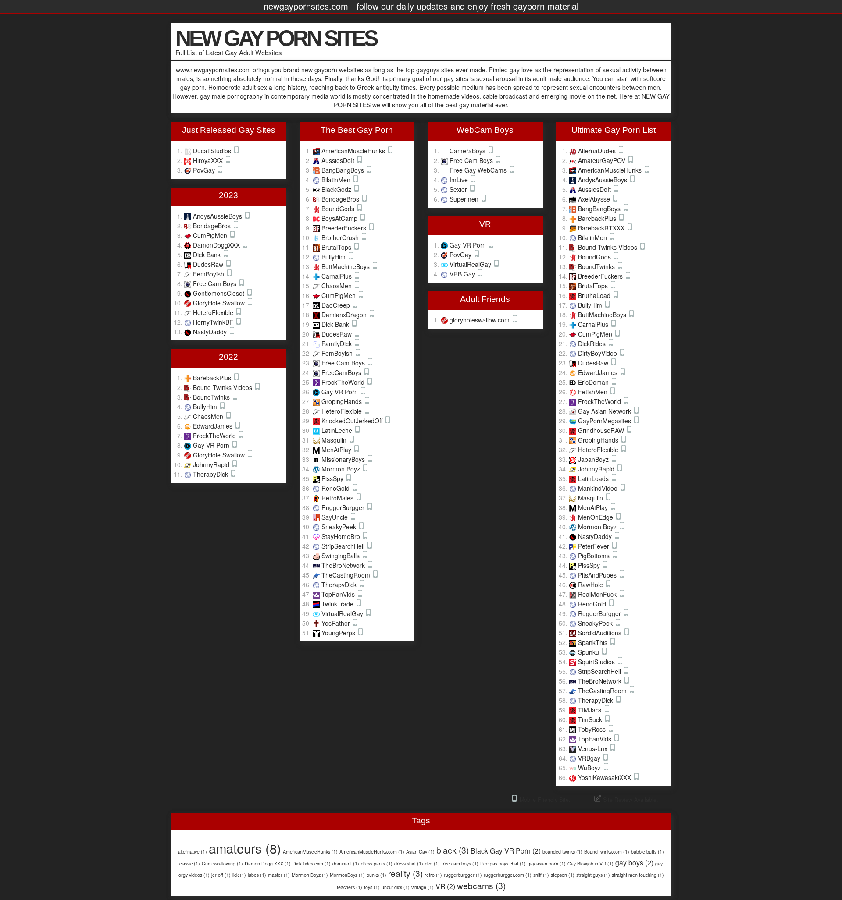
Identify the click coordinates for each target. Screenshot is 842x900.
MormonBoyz (347, 875)
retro (433, 875)
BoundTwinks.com (606, 851)
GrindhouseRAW (602, 430)
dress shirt (408, 863)
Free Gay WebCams (479, 170)
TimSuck (591, 719)
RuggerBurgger (343, 507)
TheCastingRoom (346, 574)
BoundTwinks (212, 397)
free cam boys (460, 863)
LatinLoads (594, 478)
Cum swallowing (222, 863)
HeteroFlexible (214, 312)
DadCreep (336, 305)
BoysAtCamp (340, 218)
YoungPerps (339, 632)
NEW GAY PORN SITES (275, 38)
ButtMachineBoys (346, 266)
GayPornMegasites (605, 420)
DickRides (592, 343)
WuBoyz (590, 767)
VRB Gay (463, 273)
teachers (349, 887)
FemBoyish (209, 273)
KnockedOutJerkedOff (352, 420)
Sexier (459, 189)
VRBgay (590, 758)
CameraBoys (468, 150)
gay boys (634, 862)
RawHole (591, 584)
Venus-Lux (593, 748)
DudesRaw (209, 264)
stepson (562, 875)
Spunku (589, 652)
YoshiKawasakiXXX (605, 777)
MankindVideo (598, 488)
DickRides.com (312, 863)
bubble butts (647, 851)
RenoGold (336, 488)
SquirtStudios (597, 661)
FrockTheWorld (215, 435)
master (279, 875)
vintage (422, 887)
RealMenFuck (598, 594)
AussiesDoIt (338, 160)
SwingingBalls (341, 555)
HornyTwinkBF (214, 322)
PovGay (205, 170)
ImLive (460, 179)
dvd (432, 863)
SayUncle (335, 517)
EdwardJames (213, 426)
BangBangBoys (343, 170)
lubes (257, 875)
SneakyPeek (339, 526)
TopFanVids (339, 594)
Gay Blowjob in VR (590, 863)
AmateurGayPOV (602, 160)
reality (405, 873)
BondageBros (212, 225)
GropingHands (342, 401)
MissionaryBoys (344, 459)
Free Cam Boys (215, 283)
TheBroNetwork (344, 565)
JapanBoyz (594, 459)
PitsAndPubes (598, 574)
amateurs (245, 848)
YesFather (336, 623)
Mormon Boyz (341, 468)
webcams (481, 885)
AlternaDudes (597, 150)
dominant (345, 863)
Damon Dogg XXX (268, 863)
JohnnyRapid (212, 464)
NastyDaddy (210, 331)
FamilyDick (337, 343)
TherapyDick (211, 474)
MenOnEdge (596, 517)
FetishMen (593, 391)
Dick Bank (207, 254)
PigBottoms (594, 555)
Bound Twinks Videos (223, 387)
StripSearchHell (343, 546)
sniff (541, 875)
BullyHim (206, 406)
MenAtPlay (337, 449)
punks (376, 875)
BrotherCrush (340, 237)
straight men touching (638, 875)
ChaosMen (209, 416)
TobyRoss (592, 729)
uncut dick (396, 887)
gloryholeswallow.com (480, 319)
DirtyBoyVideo (598, 353)
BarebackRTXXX (602, 227)
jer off (221, 875)
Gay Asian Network (605, 411)
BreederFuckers (344, 227)
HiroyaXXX (209, 160)
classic (189, 863)
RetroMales (338, 497)
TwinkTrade (338, 603)
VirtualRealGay (343, 613)
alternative (192, 851)
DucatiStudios (213, 150)
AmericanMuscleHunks (354, 150)
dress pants (376, 863)
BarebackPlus (213, 377)
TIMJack (590, 709)
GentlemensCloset (219, 293)
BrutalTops (337, 247)
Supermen (465, 199)
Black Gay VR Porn (506, 850)
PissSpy (333, 478)
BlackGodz (337, 189)
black (452, 850)
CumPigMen (211, 235)
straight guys (593, 875)
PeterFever (594, 546)
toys (372, 887)
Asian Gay (420, 851)
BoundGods (338, 208)
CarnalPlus (337, 276)
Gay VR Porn (212, 445)
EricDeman (594, 382)
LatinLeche (337, 430)
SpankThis (593, 642)
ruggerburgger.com (508, 875)
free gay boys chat (503, 863)
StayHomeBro (341, 536)
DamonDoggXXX (217, 245)
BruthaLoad (595, 295)
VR (445, 886)
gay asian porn (547, 863)
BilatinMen (336, 179)
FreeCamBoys (342, 372)
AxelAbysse (595, 199)
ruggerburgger (463, 875)
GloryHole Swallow (219, 302)
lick (239, 875)
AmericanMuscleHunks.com (371, 851)
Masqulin (334, 440)
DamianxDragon (344, 314)
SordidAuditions (600, 632)
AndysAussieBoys (218, 216)
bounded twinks (562, 851)
